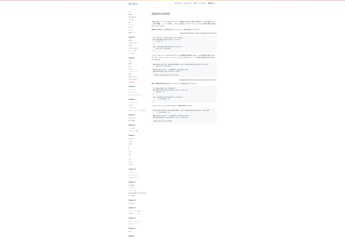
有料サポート (212, 3)
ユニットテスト (132, 92)
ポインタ (131, 30)
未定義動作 (131, 185)
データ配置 (131, 195)
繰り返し (131, 69)
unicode (130, 164)
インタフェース (132, 102)
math (129, 151)
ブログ (195, 3)
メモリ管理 (131, 128)
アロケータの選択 (133, 131)
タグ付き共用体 (132, 48)
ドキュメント (188, 3)
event (130, 162)
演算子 (130, 63)
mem (129, 154)
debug (130, 144)
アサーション (132, 89)
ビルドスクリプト (133, 177)
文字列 (130, 27)
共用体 (130, 45)
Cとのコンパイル (133, 224)
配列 (129, 22)
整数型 (130, 14)
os (129, 157)
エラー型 (131, 53)
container (131, 138)
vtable (130, 105)
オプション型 (132, 51)
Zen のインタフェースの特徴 (136, 110)
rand (129, 159)
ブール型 (131, 19)
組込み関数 (131, 120)
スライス (131, 25)
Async (130, 231)
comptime (131, 203)
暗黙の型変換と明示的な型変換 (137, 193)
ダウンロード (179, 3)
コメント (131, 61)
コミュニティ (203, 3)
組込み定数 (131, 118)
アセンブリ (131, 188)
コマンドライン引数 (134, 211)
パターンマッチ (132, 71)
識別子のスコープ (133, 76)
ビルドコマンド (132, 172)
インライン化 (132, 190)
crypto (130, 141)
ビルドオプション (133, 175)
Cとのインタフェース (134, 221)
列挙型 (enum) (132, 43)
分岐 (129, 66)
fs (129, 146)
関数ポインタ (132, 32)
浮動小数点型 (132, 17)
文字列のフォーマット (134, 213)
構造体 (130, 40)
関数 (129, 74)
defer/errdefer (132, 79)
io (128, 149)
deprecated (131, 82)
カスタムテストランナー (135, 95)
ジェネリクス (132, 107)
